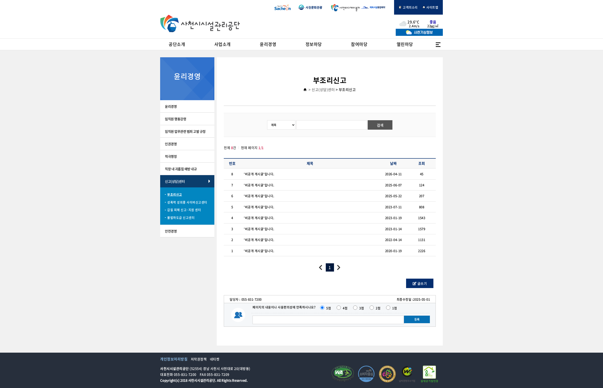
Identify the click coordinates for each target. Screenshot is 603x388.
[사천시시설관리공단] (200, 23)
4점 (345, 308)
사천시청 (282, 7)
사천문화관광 (310, 7)
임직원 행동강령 (175, 118)
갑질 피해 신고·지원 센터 (184, 209)
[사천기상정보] (419, 34)
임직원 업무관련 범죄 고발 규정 (185, 131)
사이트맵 (432, 7)
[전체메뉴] (438, 44)
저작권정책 (199, 359)
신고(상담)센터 (175, 181)
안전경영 (171, 231)
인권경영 (171, 143)
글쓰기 (421, 283)
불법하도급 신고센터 (181, 217)
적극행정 (171, 156)
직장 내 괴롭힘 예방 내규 (181, 168)
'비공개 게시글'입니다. (259, 174)
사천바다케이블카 (344, 7)
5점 (328, 308)
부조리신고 (174, 194)
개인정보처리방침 (173, 359)
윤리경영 (171, 106)
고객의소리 (410, 7)
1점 (394, 308)
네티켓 (215, 359)
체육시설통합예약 (375, 7)
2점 (378, 308)
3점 (361, 308)
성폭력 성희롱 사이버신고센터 (187, 202)
